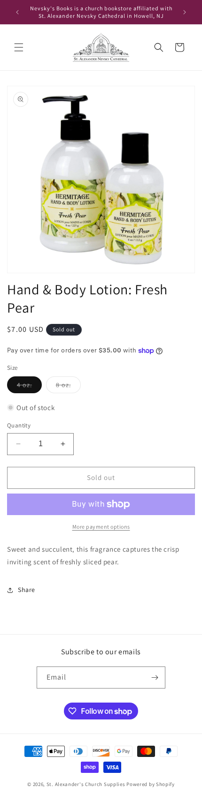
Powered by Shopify (150, 784)
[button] (18, 47)
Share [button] (26, 589)
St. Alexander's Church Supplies (86, 784)
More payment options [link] (101, 526)
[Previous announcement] (17, 12)
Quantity (19, 425)
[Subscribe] (154, 677)
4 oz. (29, 386)
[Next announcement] (184, 12)
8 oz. (68, 386)
